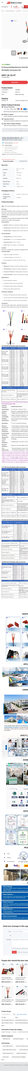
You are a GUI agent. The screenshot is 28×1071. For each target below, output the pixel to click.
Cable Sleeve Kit (6, 1038)
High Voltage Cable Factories (9, 1049)
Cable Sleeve (25, 11)
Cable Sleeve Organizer (18, 1038)
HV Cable (3, 1017)
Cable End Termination (21, 1053)
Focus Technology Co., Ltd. (18, 1065)
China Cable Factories (8, 1046)
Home (2, 11)
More (2, 1059)
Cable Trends (6, 1057)
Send (14, 952)
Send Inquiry (14, 82)
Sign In (3, 154)
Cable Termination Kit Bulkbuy (19, 1057)
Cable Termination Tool (8, 1053)
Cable (16, 1017)
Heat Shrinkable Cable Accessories (8, 1020)
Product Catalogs (22, 1014)
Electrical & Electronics (10, 11)
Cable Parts (18, 11)
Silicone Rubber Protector (7, 1023)
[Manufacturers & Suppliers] (14, 2)
